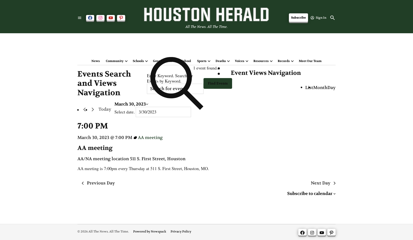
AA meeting (94, 148)
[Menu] (79, 17)
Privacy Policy (181, 231)
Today (105, 109)
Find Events (218, 83)
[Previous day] (84, 109)
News (95, 61)
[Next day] (92, 109)
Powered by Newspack (149, 231)
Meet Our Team (310, 61)
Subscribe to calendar (309, 193)
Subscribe (298, 18)
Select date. (125, 112)
